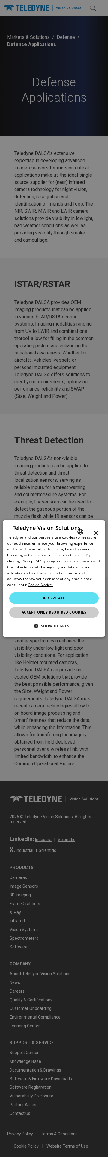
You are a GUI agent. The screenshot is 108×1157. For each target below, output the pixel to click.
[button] (53, 626)
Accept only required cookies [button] (54, 612)
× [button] (96, 533)
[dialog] (54, 578)
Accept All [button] (54, 598)
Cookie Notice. (40, 584)
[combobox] (80, 532)
